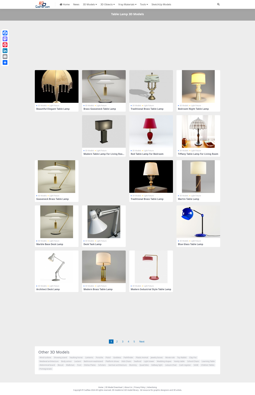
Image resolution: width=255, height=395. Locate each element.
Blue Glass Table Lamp (190, 244)
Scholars (102, 365)
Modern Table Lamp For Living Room (103, 155)
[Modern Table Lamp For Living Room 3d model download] (104, 131)
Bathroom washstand (93, 361)
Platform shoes (112, 361)
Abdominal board (47, 365)
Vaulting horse (76, 357)
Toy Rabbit (182, 357)
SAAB (196, 365)
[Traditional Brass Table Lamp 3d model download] (151, 86)
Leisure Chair (171, 365)
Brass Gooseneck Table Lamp (100, 108)
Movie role (170, 357)
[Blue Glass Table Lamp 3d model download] (198, 221)
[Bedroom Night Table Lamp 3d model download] (198, 86)
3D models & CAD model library (125, 390)
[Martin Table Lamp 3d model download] (198, 176)
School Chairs (193, 361)
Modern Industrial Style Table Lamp (151, 289)
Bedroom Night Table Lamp (193, 108)
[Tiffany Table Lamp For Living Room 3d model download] (198, 131)
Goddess (117, 357)
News (76, 4)
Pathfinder (128, 357)
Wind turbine (45, 357)
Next (141, 341)
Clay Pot (193, 357)
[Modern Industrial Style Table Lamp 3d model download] (151, 267)
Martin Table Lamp (188, 199)
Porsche (99, 357)
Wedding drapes (164, 361)
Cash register (185, 365)
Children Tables (207, 365)
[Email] (5, 57)
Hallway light (156, 365)
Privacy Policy (139, 387)
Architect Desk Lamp (48, 289)
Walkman (70, 365)
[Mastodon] (5, 39)
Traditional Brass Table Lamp (147, 108)
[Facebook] (5, 33)
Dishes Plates (90, 365)
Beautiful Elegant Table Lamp (53, 108)
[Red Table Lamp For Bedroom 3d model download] (151, 131)
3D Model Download (113, 387)
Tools (143, 4)
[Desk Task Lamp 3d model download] (104, 221)
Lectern (77, 361)
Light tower (149, 361)
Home (66, 4)
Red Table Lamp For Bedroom (147, 153)
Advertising (152, 387)
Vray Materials (126, 4)
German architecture (117, 365)
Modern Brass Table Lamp (98, 289)
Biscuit (60, 365)
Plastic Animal (142, 357)
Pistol (108, 357)
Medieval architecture (49, 361)
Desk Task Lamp (93, 244)
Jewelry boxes (157, 357)
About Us (128, 387)
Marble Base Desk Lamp (49, 244)
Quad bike (144, 365)
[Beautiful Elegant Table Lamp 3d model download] (57, 86)
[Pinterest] (5, 45)
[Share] (5, 62)
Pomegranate (46, 368)
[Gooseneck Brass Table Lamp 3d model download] (57, 176)
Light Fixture (54, 105)
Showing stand (60, 357)
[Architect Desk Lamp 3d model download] (57, 267)
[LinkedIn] (5, 51)
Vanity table (179, 361)
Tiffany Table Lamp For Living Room (198, 153)
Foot (79, 365)
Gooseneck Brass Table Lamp (52, 199)
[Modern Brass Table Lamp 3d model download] (104, 267)
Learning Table (208, 361)
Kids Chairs (126, 361)
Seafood (137, 361)
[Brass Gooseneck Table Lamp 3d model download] (104, 86)
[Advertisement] (123, 46)
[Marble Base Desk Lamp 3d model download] (57, 221)
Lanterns (89, 357)
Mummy (133, 365)
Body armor (66, 361)
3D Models (89, 4)
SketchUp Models (161, 4)
